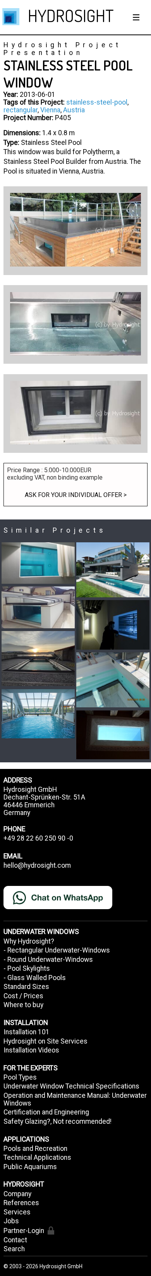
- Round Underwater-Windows (48, 959)
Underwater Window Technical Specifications (71, 1086)
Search (14, 1249)
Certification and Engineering (46, 1112)
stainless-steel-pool (96, 102)
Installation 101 (26, 1032)
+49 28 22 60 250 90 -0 (38, 838)
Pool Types (20, 1077)
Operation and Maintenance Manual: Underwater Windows (75, 1099)
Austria (74, 110)
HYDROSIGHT (71, 15)
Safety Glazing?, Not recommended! (57, 1121)
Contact (15, 1240)
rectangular (20, 110)
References (21, 1203)
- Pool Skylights (26, 968)
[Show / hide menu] (136, 17)
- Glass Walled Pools (34, 978)
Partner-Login (23, 1231)
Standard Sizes (26, 987)
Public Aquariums (30, 1167)
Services (17, 1212)
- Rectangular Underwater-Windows (56, 950)
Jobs (11, 1221)
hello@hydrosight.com (37, 865)
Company (17, 1194)
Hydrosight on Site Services (45, 1041)
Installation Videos (31, 1050)
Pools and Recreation (35, 1148)
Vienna (50, 110)
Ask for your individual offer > (76, 495)
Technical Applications (37, 1157)
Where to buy (23, 1005)
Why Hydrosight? (28, 941)
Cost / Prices (23, 996)
